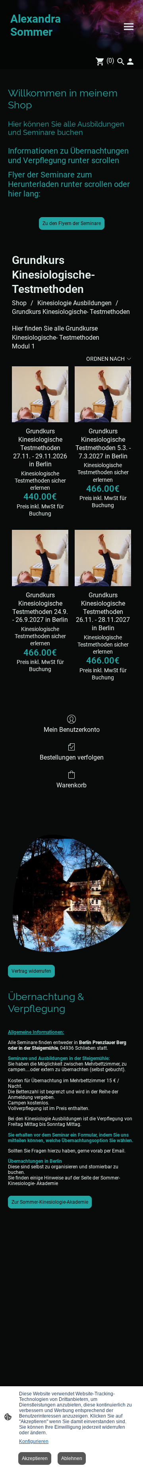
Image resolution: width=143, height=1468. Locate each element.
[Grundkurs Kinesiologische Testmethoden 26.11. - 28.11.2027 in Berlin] (103, 558)
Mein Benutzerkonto (72, 729)
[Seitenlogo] (39, 46)
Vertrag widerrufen (31, 971)
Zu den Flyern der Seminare (72, 223)
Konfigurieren (33, 1441)
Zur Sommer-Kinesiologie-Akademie (50, 1202)
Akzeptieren (35, 1458)
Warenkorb (71, 785)
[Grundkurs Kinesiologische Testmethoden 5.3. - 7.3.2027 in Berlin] (103, 394)
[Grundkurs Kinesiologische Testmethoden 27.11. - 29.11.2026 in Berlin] (40, 394)
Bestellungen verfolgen (72, 757)
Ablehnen (71, 1458)
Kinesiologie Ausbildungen (74, 303)
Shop (19, 303)
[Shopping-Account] (130, 61)
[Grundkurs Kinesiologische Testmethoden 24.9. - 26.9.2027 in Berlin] (40, 558)
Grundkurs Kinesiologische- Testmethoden (71, 312)
